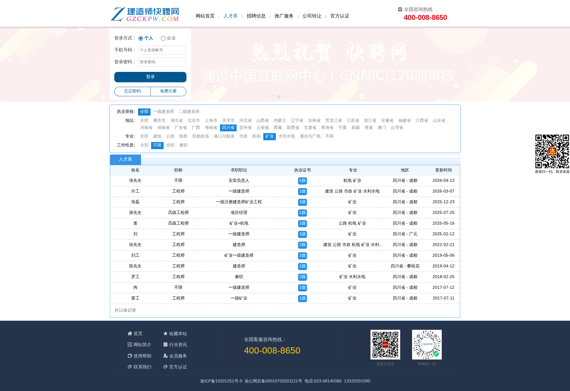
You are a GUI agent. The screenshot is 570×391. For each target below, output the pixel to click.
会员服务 (178, 356)
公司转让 (312, 16)
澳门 (382, 128)
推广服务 (284, 16)
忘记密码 (132, 91)
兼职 (183, 145)
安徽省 (387, 121)
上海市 (211, 121)
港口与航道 (224, 136)
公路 (170, 136)
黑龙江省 (333, 121)
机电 (256, 136)
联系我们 (142, 367)
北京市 (194, 121)
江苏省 (353, 121)
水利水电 (286, 136)
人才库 (231, 16)
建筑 (157, 136)
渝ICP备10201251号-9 (221, 381)
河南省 (146, 128)
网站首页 (205, 16)
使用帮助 (142, 356)
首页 (138, 333)
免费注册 (168, 91)
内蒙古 (280, 121)
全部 (144, 112)
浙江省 (370, 121)
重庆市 (159, 121)
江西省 (422, 121)
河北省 (245, 121)
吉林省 (314, 121)
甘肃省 (310, 128)
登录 (150, 77)
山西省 (262, 121)
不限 (329, 136)
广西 (196, 128)
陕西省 (293, 128)
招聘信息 (256, 16)
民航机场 (200, 136)
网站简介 (142, 344)
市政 (243, 136)
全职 (170, 145)
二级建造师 (189, 112)
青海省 (327, 128)
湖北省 (176, 121)
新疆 (356, 128)
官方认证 (339, 16)
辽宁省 (297, 121)
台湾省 (397, 128)
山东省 (439, 121)
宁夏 (342, 128)
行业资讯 (178, 344)
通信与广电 (310, 136)
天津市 (228, 121)
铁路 (183, 136)
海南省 (211, 128)
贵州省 (245, 128)
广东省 (181, 128)
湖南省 (163, 128)
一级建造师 (163, 112)
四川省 (228, 128)
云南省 (262, 128)
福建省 (404, 121)
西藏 (278, 128)
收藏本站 (178, 333)
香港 (369, 128)
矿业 (269, 136)
